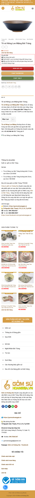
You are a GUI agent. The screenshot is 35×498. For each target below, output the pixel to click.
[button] (3, 8)
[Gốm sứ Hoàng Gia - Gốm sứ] (17, 8)
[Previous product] (6, 47)
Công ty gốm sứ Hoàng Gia (9, 186)
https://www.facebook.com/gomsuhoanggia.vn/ (16, 215)
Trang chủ (4, 39)
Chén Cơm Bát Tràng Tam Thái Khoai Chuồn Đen (8, 244)
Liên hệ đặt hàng (7, 53)
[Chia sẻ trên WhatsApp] (3, 86)
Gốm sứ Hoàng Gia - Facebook (18, 445)
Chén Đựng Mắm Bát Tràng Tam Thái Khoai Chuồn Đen (8, 285)
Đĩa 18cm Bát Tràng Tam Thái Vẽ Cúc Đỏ (25, 265)
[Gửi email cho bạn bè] (12, 86)
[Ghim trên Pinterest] (15, 86)
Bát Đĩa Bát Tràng (11, 82)
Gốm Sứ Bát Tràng (20, 39)
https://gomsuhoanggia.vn (18, 206)
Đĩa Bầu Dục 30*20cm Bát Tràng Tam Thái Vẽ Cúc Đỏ (8, 265)
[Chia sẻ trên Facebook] (6, 86)
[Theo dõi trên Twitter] (6, 406)
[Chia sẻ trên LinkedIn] (19, 86)
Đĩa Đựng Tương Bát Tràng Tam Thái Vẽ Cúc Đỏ (25, 244)
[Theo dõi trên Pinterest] (15, 406)
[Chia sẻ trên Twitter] (9, 86)
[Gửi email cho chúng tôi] (9, 406)
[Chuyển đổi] (3, 328)
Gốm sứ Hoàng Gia (7, 393)
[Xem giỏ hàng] (33, 8)
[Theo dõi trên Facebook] (3, 406)
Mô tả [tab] (3, 97)
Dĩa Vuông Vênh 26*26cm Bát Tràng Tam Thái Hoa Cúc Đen (26, 286)
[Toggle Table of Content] (12, 119)
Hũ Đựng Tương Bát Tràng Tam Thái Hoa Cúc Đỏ (8, 306)
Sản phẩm (11, 39)
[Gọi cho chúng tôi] (12, 406)
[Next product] (3, 47)
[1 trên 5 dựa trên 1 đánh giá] (17, 50)
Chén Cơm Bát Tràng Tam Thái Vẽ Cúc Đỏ (25, 306)
